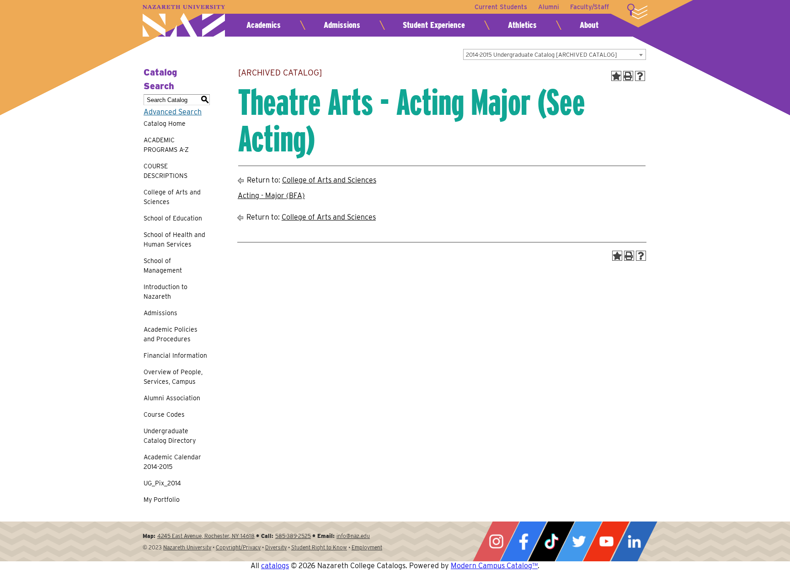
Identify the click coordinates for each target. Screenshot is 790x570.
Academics (263, 25)
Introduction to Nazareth (165, 291)
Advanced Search (173, 112)
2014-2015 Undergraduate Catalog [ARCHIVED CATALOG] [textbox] (541, 54)
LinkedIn (634, 541)
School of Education (173, 218)
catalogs (275, 565)
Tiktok (551, 541)
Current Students (501, 7)
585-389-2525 (293, 535)
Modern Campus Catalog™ (494, 565)
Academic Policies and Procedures (171, 334)
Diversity (276, 547)
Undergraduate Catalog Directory (170, 435)
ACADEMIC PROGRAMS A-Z (166, 144)
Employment (367, 547)
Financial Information (175, 355)
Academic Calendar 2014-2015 (172, 461)
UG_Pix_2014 (162, 483)
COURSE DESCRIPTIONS (165, 170)
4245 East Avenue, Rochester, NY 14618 (206, 535)
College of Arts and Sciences (172, 196)
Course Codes (164, 414)
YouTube (606, 541)
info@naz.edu (353, 535)
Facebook (523, 541)
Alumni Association (172, 398)
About (589, 25)
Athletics (522, 25)
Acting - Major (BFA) (271, 195)
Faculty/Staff (589, 7)
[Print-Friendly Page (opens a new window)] (628, 76)
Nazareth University (184, 21)
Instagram (496, 541)
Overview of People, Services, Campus (173, 376)
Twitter (578, 541)
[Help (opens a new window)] (640, 76)
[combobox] (554, 54)
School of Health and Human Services (174, 239)
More (637, 11)
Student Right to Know (319, 547)
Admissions (342, 25)
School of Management (163, 265)
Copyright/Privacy (238, 547)
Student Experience (434, 25)
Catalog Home (165, 123)
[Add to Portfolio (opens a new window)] (616, 76)
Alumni (548, 7)
